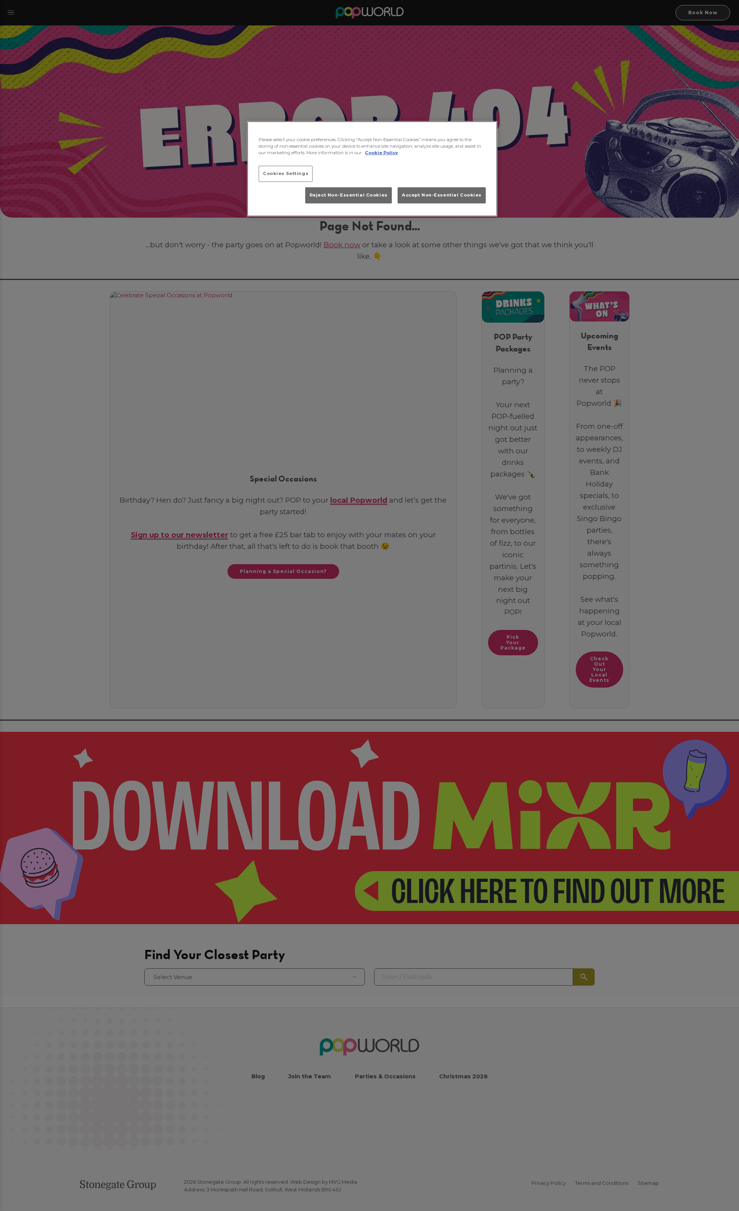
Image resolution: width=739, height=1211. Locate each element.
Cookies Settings (285, 173)
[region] (372, 169)
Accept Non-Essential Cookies (442, 195)
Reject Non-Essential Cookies (348, 195)
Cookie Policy (381, 152)
